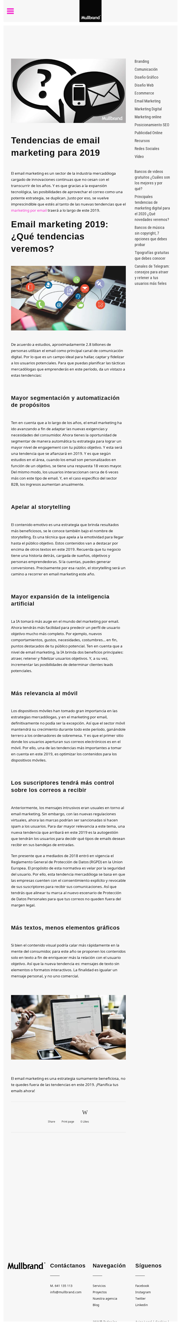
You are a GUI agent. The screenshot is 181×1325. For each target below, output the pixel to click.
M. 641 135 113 (61, 1286)
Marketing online (148, 117)
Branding (142, 61)
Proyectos (100, 1292)
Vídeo (139, 156)
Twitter (140, 1298)
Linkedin (141, 1305)
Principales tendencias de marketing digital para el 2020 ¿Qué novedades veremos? (152, 208)
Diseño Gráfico (146, 77)
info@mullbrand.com (65, 1292)
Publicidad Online (148, 132)
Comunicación (146, 69)
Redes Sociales (147, 148)
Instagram (143, 1292)
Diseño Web (144, 85)
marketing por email (29, 210)
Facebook (142, 1286)
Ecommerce (144, 93)
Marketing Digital (148, 109)
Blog (96, 1305)
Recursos (142, 140)
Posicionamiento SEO (152, 124)
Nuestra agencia (105, 1298)
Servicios (99, 1286)
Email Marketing (147, 101)
